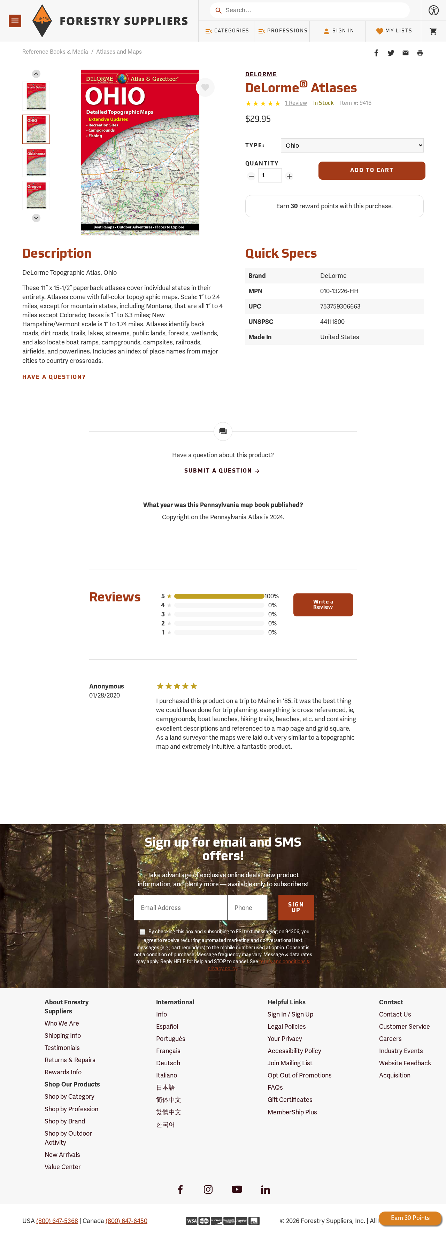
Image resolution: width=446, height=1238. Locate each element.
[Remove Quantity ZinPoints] (251, 176)
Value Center (63, 1167)
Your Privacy (285, 1039)
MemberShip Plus (292, 1112)
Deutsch (168, 1063)
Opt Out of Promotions (300, 1075)
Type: (255, 146)
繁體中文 (168, 1112)
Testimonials (62, 1048)
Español (167, 1026)
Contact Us (395, 1014)
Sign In (343, 31)
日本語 (165, 1087)
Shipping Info (63, 1036)
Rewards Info (63, 1072)
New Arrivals (62, 1155)
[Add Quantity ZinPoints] (289, 176)
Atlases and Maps (119, 51)
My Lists (399, 31)
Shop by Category (69, 1096)
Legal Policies (287, 1026)
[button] (36, 74)
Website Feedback (405, 1063)
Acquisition (394, 1075)
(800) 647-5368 (57, 1221)
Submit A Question (218, 471)
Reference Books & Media (55, 51)
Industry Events (401, 1051)
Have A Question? (54, 377)
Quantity (262, 164)
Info (161, 1014)
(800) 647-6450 (126, 1221)
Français (168, 1051)
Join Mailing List (290, 1063)
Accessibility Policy (294, 1051)
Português (170, 1039)
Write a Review (323, 605)
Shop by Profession (71, 1109)
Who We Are (62, 1023)
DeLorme (261, 75)
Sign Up (296, 907)
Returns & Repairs (70, 1060)
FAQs (275, 1087)
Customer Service (404, 1026)
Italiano (166, 1075)
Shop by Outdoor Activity (68, 1138)
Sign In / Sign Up (290, 1014)
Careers (390, 1039)
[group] (36, 96)
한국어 (165, 1124)
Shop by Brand (65, 1121)
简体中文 (168, 1100)
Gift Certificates (290, 1100)
